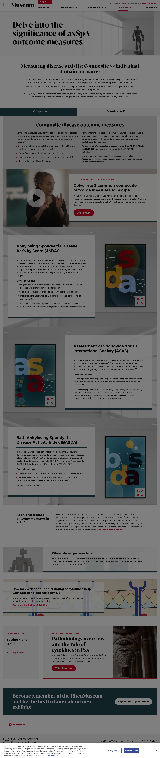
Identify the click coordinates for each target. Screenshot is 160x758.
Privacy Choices (113, 751)
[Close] (156, 750)
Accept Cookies (131, 751)
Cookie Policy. (53, 755)
